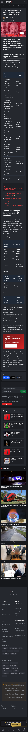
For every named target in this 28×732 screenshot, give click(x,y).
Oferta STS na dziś (19, 633)
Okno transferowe (6, 626)
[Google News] (17, 594)
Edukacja (4, 641)
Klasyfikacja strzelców (20, 611)
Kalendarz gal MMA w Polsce (13, 198)
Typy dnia (17, 628)
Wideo (3, 621)
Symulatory (4, 639)
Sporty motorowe (6, 614)
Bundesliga (10, 650)
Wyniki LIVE (17, 606)
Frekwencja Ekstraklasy (7, 636)
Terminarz (17, 613)
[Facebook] (13, 594)
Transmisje (4, 629)
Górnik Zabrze (13, 665)
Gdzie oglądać (5, 631)
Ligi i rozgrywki (18, 615)
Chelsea (4, 676)
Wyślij (23, 391)
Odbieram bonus (16, 724)
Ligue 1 (16, 650)
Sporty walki (21, 5)
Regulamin (7, 705)
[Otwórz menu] (2, 2)
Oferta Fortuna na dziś (20, 635)
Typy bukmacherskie (19, 630)
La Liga (20, 648)
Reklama (24, 705)
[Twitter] (10, 594)
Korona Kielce (6, 673)
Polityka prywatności (13, 706)
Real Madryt (21, 673)
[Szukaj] (24, 2)
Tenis (3, 609)
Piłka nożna (4, 607)
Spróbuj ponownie (7, 404)
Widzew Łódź (15, 668)
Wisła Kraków (5, 663)
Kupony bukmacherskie (20, 625)
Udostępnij (7, 377)
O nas (2, 706)
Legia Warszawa (14, 663)
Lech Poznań (5, 665)
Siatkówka (4, 612)
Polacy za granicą (6, 624)
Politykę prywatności (19, 397)
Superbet (17, 638)
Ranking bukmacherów (20, 623)
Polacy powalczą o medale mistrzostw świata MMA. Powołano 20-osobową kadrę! (13, 188)
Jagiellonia (16, 670)
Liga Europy (13, 653)
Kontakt (19, 705)
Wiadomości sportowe (6, 5)
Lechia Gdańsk (14, 673)
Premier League (13, 648)
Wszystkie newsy (6, 604)
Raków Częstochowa (7, 670)
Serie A (4, 650)
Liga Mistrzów (6, 653)
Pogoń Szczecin (6, 668)
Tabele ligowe (18, 608)
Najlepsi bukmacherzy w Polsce (13, 205)
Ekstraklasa (5, 648)
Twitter (13, 377)
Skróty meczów (5, 634)
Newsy (15, 5)
